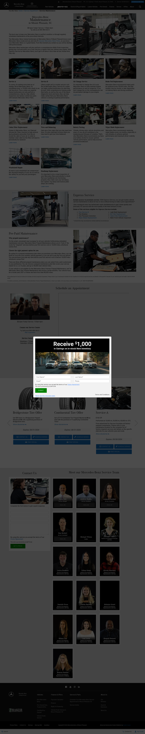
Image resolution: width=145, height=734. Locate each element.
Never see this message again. (45, 396)
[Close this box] (111, 336)
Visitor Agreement (73, 384)
